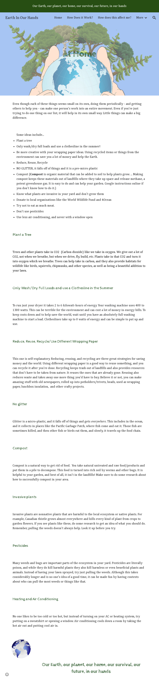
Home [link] (58, 17)
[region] (79, 6)
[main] (80, 54)
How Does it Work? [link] (80, 17)
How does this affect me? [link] (114, 17)
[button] (154, 17)
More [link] (139, 17)
